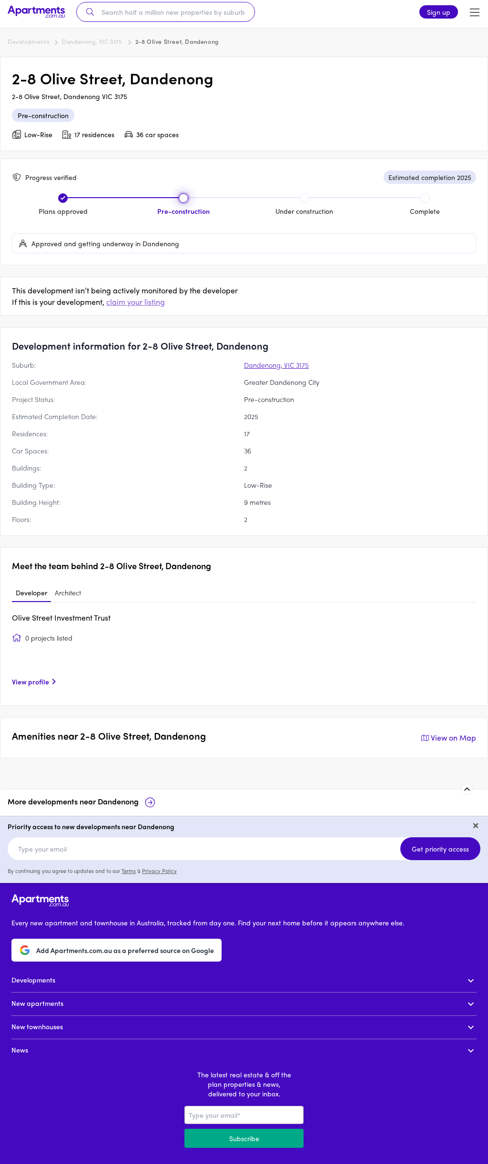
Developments (28, 41)
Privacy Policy (159, 870)
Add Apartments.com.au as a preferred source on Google (125, 950)
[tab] (31, 593)
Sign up (438, 12)
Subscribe (244, 1138)
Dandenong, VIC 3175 (92, 41)
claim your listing (135, 301)
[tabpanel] (244, 653)
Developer (31, 592)
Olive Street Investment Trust (61, 617)
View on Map (453, 737)
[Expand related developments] (467, 789)
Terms (129, 870)
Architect (68, 592)
